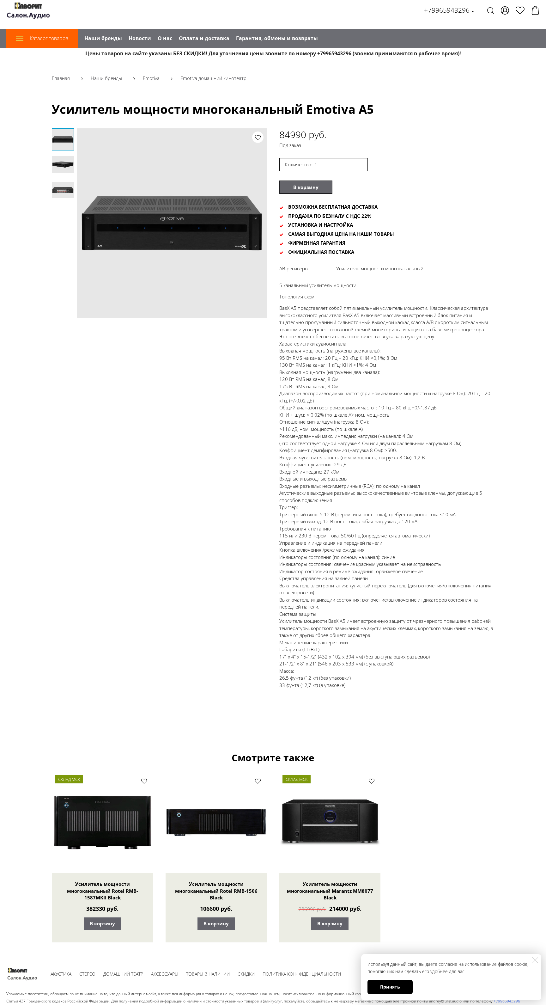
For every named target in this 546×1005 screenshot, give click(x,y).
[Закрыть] (535, 960)
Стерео (87, 974)
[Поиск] (490, 10)
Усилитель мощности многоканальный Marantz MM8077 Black (330, 891)
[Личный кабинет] (504, 10)
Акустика (61, 974)
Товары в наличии (208, 974)
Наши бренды (103, 38)
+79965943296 (449, 10)
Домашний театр (123, 974)
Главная (61, 78)
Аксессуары (164, 974)
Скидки (246, 974)
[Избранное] (520, 10)
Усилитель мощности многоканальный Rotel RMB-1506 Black (216, 891)
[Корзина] (535, 10)
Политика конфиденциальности (302, 974)
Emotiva (151, 78)
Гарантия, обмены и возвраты (277, 38)
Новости (140, 38)
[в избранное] (258, 137)
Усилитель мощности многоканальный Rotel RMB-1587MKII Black (102, 891)
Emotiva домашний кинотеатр (213, 78)
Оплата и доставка (204, 38)
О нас (165, 38)
